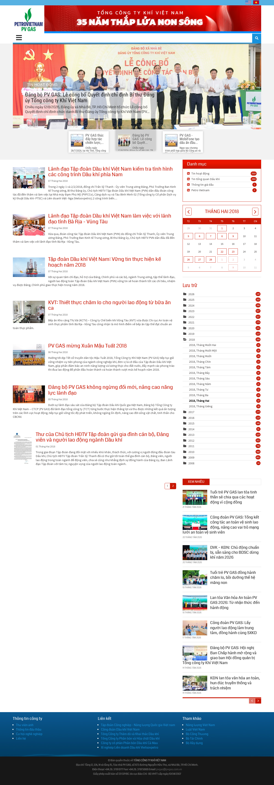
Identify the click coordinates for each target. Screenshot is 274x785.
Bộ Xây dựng (194, 743)
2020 (191, 328)
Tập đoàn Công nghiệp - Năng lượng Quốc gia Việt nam (138, 725)
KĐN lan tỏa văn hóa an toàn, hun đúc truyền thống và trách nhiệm (235, 683)
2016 (191, 418)
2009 (191, 457)
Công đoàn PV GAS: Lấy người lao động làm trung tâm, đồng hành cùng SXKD (233, 628)
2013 (191, 435)
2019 (191, 334)
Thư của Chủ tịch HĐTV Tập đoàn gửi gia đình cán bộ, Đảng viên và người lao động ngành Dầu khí (23, 449)
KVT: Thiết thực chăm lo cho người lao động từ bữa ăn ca (29, 312)
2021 (191, 322)
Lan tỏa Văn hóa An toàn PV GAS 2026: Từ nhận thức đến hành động (235, 603)
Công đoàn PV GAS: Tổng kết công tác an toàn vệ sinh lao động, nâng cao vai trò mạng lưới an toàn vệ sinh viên (221, 524)
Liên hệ (21, 738)
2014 (191, 429)
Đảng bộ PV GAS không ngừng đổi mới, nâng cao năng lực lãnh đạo (29, 394)
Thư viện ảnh (24, 725)
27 (199, 259)
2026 (191, 294)
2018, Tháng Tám (224, 367)
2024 (191, 305)
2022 (191, 317)
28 (210, 259)
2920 (254, 173)
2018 (192, 339)
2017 (191, 412)
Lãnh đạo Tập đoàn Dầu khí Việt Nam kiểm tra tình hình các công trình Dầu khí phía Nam (29, 177)
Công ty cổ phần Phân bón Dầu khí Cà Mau (129, 743)
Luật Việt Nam (195, 729)
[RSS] (189, 173)
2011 (191, 446)
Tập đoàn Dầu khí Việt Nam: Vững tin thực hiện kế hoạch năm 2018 (29, 267)
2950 (254, 178)
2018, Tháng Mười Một (224, 350)
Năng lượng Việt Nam (200, 725)
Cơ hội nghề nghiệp (29, 734)
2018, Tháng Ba (224, 395)
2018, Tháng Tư (224, 389)
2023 (191, 311)
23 (233, 251)
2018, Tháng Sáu (224, 378)
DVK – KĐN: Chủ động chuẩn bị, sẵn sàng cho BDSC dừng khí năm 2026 (234, 552)
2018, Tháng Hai (224, 401)
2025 (191, 300)
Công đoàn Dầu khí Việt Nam (120, 729)
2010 (191, 452)
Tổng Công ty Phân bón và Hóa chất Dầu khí (130, 738)
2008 (191, 463)
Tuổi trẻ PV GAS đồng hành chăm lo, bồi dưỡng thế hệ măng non (233, 577)
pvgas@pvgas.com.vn (169, 769)
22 (222, 251)
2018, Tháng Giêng (224, 406)
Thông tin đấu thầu (28, 729)
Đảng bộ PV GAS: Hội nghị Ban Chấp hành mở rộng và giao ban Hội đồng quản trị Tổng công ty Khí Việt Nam (219, 655)
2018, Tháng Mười (224, 356)
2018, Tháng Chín (224, 362)
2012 (191, 440)
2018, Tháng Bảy (224, 373)
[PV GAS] (28, 19)
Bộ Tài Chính (194, 738)
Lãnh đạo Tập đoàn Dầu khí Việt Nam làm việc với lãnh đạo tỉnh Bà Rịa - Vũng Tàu (29, 225)
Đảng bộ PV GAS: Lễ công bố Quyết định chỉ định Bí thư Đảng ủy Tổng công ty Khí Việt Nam (137, 86)
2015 (191, 423)
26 (188, 259)
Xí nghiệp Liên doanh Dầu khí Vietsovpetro (129, 747)
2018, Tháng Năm (224, 384)
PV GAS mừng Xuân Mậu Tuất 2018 (29, 355)
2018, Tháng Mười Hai (224, 345)
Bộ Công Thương (197, 734)
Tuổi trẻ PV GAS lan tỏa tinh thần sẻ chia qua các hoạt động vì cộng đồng (233, 497)
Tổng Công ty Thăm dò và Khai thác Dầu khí (130, 734)
